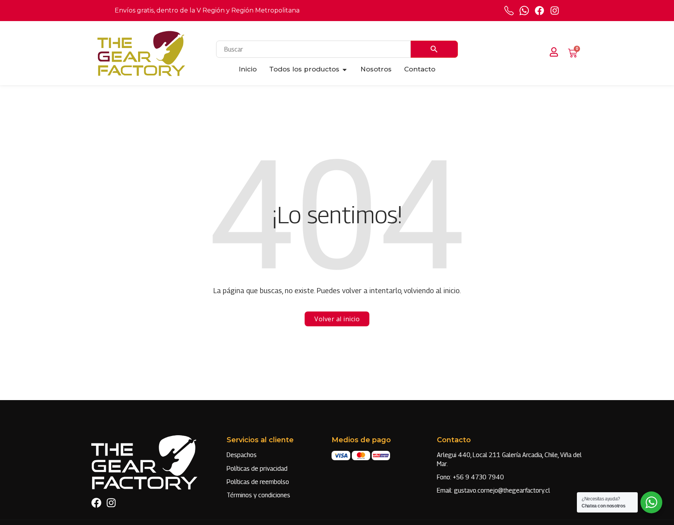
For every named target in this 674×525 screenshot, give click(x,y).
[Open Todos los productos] (344, 69)
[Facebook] (539, 10)
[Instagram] (554, 10)
